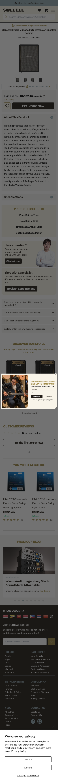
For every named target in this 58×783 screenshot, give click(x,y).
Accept (28, 759)
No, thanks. (49, 396)
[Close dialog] (55, 375)
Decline (28, 767)
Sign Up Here (36, 396)
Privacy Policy (18, 751)
